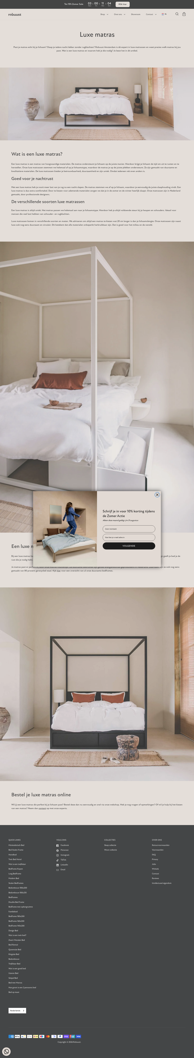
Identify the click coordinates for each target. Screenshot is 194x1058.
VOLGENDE (129, 546)
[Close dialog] (157, 494)
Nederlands (15, 1010)
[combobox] (17, 1010)
